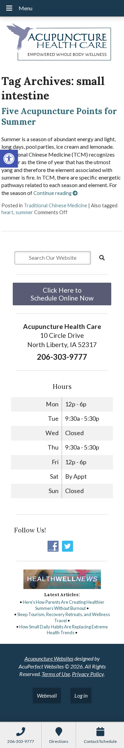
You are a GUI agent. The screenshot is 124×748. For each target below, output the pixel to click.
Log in (80, 695)
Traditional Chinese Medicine (55, 205)
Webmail (47, 695)
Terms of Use (56, 674)
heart (7, 212)
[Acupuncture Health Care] (62, 43)
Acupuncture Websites (48, 658)
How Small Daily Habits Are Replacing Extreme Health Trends (63, 630)
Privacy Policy (88, 674)
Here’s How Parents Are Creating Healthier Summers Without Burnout (63, 605)
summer (24, 212)
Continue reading (53, 193)
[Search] (102, 257)
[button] (9, 159)
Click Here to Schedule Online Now (62, 294)
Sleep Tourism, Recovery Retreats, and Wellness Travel (63, 617)
